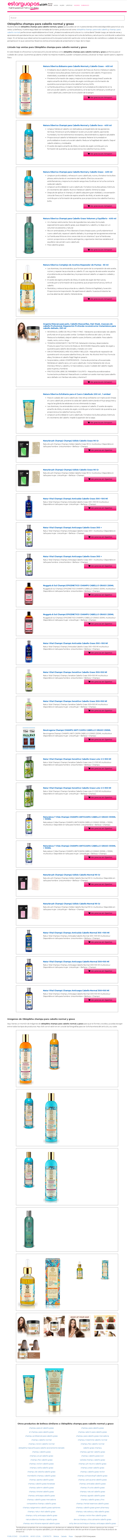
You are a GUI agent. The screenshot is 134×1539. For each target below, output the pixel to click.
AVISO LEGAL (35, 1536)
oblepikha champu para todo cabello (92, 30)
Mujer (62, 5)
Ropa (71, 1536)
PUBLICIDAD (12, 1536)
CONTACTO (47, 1536)
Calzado (64, 1536)
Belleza (56, 1536)
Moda (56, 5)
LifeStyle (69, 5)
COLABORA (23, 1536)
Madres (77, 5)
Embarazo (85, 5)
